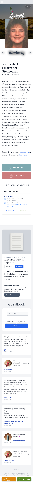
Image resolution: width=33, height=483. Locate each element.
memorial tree (24, 152)
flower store (23, 155)
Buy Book (19, 266)
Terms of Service (21, 475)
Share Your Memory (12, 295)
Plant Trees (23, 210)
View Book (9, 266)
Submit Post (16, 326)
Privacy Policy (11, 475)
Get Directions (10, 210)
